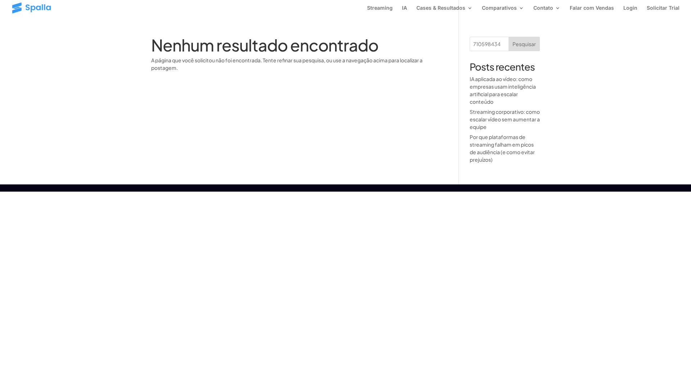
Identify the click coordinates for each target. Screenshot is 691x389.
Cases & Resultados (440, 8)
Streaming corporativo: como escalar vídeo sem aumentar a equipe (505, 119)
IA (404, 8)
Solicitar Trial (663, 8)
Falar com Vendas (592, 8)
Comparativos (499, 8)
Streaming (380, 8)
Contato (543, 8)
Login (630, 8)
